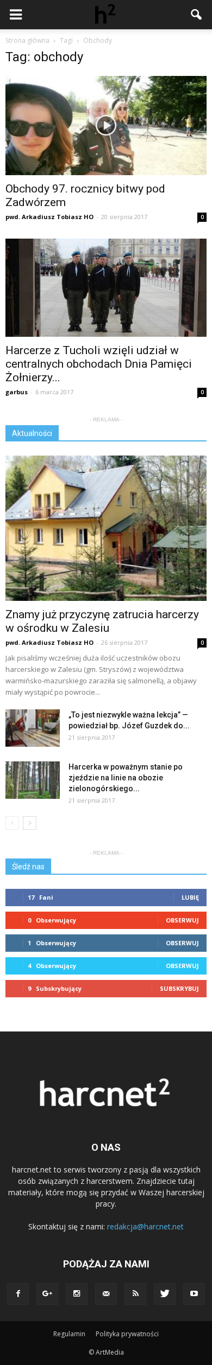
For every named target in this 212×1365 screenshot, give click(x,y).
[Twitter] (165, 1294)
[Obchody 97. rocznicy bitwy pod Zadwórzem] (106, 125)
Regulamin (69, 1333)
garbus (16, 392)
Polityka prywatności (127, 1333)
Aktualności (32, 433)
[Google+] (47, 1294)
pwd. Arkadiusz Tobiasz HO (49, 217)
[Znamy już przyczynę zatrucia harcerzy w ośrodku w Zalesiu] (106, 528)
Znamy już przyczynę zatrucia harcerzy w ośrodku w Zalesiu (102, 621)
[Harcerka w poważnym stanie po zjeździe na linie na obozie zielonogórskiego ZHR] (32, 780)
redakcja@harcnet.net (145, 1226)
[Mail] (106, 1294)
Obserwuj (182, 920)
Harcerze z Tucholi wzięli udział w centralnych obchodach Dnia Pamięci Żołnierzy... (98, 364)
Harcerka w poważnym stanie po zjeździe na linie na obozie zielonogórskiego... (125, 777)
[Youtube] (194, 1294)
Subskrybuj (179, 988)
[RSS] (135, 1294)
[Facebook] (18, 1294)
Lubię (190, 897)
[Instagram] (77, 1294)
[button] (197, 14)
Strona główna (27, 40)
